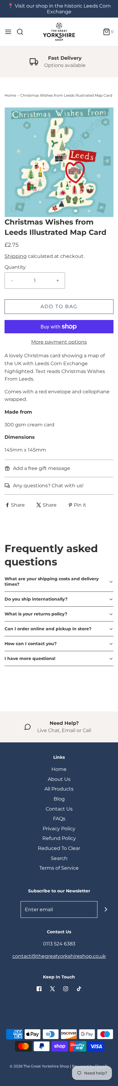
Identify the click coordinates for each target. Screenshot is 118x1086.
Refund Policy (59, 838)
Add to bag (59, 306)
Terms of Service (59, 868)
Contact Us (59, 809)
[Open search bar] (22, 32)
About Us (59, 779)
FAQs (59, 818)
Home (10, 95)
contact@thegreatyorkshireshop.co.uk (59, 956)
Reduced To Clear (59, 848)
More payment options (59, 342)
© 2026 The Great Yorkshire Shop (39, 1066)
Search (59, 858)
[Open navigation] (8, 32)
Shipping (16, 256)
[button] (59, 162)
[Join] (105, 909)
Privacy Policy (59, 828)
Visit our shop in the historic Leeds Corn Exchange (63, 9)
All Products (59, 789)
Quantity (15, 267)
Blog (59, 799)
